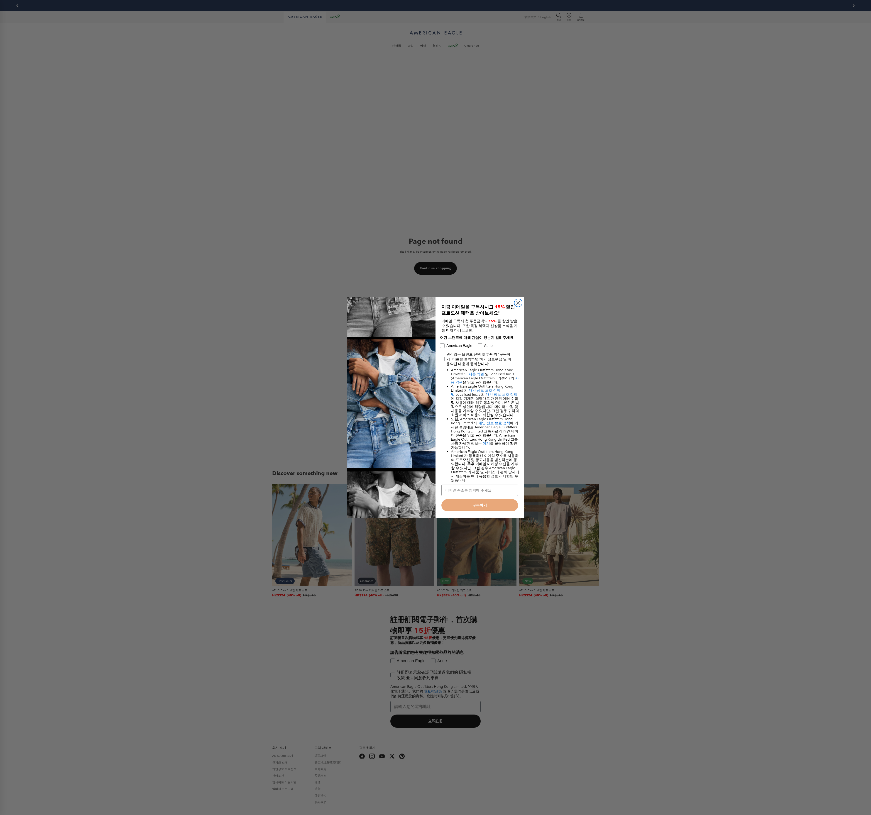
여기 (486, 443)
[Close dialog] (518, 303)
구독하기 (479, 505)
